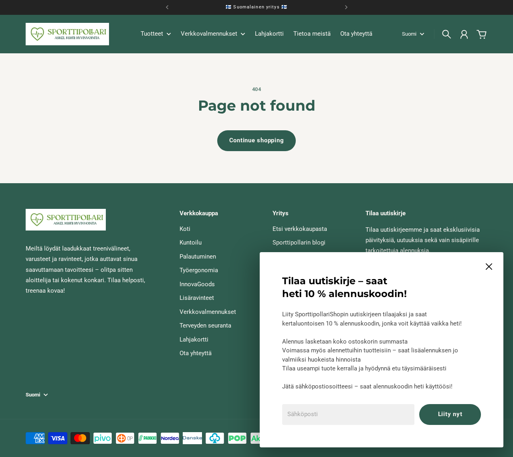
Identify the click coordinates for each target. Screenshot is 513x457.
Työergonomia (199, 270)
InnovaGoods (197, 284)
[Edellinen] (167, 7)
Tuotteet (152, 34)
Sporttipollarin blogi (299, 242)
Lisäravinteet (197, 297)
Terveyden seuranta (205, 325)
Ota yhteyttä (196, 353)
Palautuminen (198, 256)
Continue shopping (256, 140)
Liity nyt (450, 414)
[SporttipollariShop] (67, 34)
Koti (185, 229)
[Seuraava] (346, 7)
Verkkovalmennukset (208, 311)
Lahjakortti (194, 339)
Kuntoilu (191, 242)
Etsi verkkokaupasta (300, 229)
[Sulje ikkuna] (489, 267)
